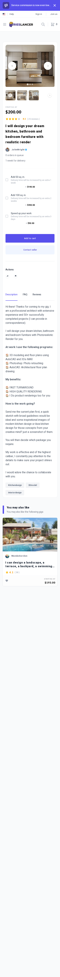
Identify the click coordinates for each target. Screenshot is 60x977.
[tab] (27, 84)
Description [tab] (12, 294)
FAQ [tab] (25, 294)
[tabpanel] (30, 401)
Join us (53, 14)
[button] (22, 95)
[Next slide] (48, 66)
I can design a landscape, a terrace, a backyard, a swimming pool (28, 564)
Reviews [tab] (37, 294)
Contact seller (30, 249)
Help (12, 14)
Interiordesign (15, 492)
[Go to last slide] (12, 66)
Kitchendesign (15, 485)
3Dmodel (32, 485)
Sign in (39, 14)
